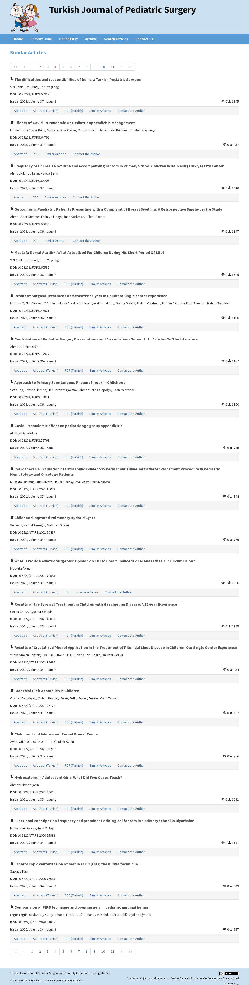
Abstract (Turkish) (45, 110)
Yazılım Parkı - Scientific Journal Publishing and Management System (46, 980)
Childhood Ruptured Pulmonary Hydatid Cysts (54, 517)
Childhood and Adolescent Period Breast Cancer (56, 734)
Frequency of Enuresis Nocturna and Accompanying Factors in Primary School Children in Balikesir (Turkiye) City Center (119, 165)
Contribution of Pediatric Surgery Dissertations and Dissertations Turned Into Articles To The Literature (106, 339)
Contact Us (144, 39)
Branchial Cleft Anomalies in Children (46, 690)
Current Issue (41, 39)
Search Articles (116, 39)
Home (18, 39)
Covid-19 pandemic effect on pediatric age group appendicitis (68, 425)
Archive (91, 39)
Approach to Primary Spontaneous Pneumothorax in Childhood (69, 382)
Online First (68, 39)
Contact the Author (131, 110)
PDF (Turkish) (74, 110)
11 (112, 67)
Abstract (20, 110)
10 (103, 67)
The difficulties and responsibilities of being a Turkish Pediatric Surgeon (77, 79)
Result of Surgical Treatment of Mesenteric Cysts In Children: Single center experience (90, 295)
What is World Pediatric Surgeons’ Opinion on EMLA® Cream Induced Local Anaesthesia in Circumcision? (104, 560)
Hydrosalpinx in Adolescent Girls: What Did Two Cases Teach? (68, 777)
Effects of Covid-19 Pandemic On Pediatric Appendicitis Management (74, 122)
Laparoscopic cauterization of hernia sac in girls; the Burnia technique (76, 863)
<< (15, 67)
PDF (35, 154)
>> (130, 67)
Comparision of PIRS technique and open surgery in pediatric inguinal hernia (81, 907)
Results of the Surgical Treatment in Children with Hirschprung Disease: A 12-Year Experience (95, 604)
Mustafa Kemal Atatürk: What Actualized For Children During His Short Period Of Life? (89, 252)
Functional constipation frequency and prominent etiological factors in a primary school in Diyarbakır (104, 820)
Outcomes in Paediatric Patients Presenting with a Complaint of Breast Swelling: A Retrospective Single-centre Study (118, 209)
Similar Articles (100, 110)
